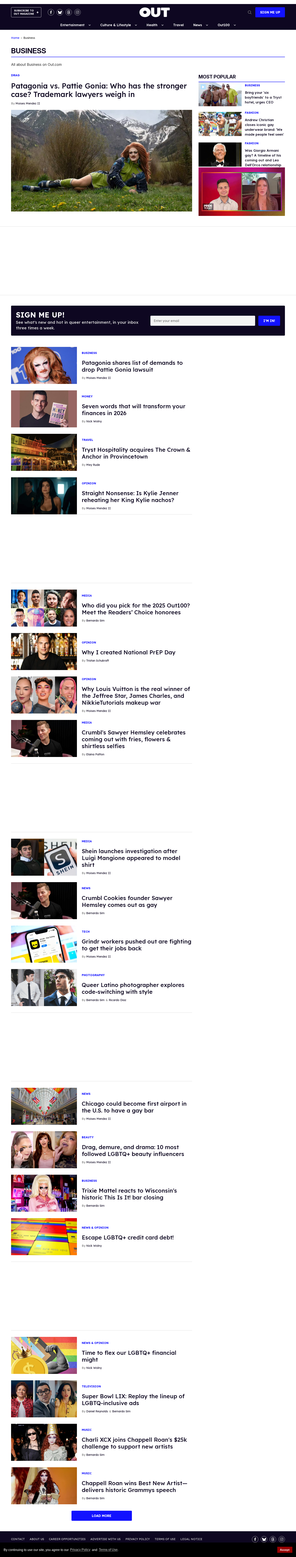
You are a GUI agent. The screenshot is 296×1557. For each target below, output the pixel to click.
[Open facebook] (51, 12)
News (197, 25)
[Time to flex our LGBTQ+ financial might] (44, 1355)
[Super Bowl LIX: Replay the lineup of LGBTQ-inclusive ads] (44, 1399)
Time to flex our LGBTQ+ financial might (129, 1356)
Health (152, 25)
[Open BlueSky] (60, 12)
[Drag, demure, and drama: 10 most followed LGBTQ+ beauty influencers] (44, 1150)
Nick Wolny (94, 421)
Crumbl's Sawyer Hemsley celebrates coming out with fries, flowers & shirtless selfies (134, 739)
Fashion (252, 112)
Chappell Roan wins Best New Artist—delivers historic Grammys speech (134, 1486)
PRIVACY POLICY (137, 1539)
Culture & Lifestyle (115, 25)
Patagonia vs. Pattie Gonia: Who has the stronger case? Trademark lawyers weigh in (99, 90)
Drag (15, 75)
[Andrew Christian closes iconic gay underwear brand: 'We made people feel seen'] (220, 124)
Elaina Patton (95, 754)
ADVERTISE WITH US (105, 1539)
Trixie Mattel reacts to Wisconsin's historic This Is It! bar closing (129, 1194)
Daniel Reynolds (97, 1411)
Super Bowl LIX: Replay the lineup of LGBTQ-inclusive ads (133, 1399)
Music (87, 1430)
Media (87, 595)
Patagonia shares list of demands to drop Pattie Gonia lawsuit (132, 366)
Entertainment (72, 25)
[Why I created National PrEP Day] (44, 651)
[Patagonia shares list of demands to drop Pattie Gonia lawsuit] (44, 365)
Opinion (89, 483)
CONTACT (18, 1539)
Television (91, 1386)
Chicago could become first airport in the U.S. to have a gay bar (134, 1107)
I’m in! (269, 321)
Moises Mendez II (28, 103)
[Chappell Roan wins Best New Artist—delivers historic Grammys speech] (44, 1486)
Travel (178, 25)
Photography (93, 975)
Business (252, 85)
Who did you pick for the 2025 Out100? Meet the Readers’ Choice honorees (136, 609)
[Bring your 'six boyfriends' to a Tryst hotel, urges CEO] (220, 94)
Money (87, 396)
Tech (86, 931)
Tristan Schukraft (97, 660)
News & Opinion (95, 1227)
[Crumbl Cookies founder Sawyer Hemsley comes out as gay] (44, 900)
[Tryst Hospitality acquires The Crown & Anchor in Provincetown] (44, 452)
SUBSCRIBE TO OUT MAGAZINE (24, 12)
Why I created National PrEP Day (129, 652)
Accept (285, 1549)
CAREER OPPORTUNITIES (67, 1539)
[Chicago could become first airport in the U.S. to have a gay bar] (44, 1106)
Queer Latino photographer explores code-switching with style (133, 988)
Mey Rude (93, 464)
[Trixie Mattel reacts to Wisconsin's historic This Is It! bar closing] (44, 1193)
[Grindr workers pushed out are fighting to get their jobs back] (44, 944)
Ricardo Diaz (117, 1000)
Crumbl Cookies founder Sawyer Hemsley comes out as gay (127, 901)
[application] (242, 191)
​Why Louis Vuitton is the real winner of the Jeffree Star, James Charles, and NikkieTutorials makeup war (136, 695)
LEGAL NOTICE (191, 1539)
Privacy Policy (80, 1550)
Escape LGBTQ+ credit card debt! (128, 1237)
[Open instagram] (77, 12)
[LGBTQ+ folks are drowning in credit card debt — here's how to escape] (44, 1236)
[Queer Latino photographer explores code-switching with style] (44, 987)
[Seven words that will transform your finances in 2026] (44, 409)
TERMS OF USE (165, 1539)
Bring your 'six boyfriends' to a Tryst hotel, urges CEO (263, 97)
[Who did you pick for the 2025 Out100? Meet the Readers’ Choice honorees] (44, 608)
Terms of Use (108, 1550)
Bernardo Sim (95, 620)
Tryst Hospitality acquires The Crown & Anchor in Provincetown (136, 453)
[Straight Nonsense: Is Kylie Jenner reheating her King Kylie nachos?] (44, 496)
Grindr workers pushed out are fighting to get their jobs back (136, 945)
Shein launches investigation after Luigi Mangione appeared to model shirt (131, 858)
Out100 (224, 25)
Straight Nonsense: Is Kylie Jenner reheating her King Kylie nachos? (130, 496)
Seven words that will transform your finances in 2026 (133, 410)
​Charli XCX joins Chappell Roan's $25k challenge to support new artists (134, 1443)
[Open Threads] (68, 12)
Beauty (88, 1137)
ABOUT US (37, 1539)
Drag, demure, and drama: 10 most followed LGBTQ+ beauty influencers (133, 1150)
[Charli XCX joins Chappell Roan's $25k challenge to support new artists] (44, 1442)
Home (15, 38)
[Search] (249, 12)
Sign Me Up (270, 12)
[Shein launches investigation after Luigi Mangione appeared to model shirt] (44, 857)
